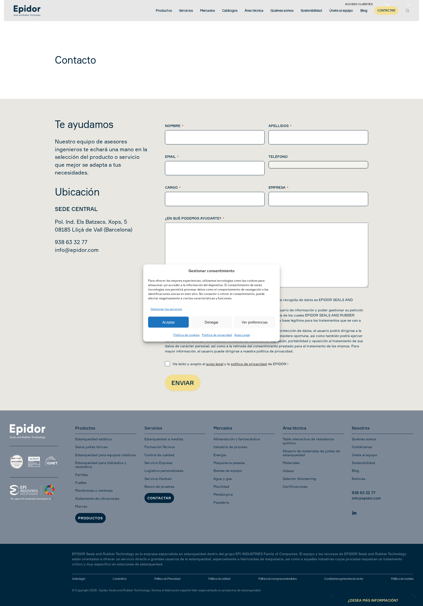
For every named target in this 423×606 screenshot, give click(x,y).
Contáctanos (362, 447)
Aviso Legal (242, 335)
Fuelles (80, 482)
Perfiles (81, 475)
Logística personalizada (163, 470)
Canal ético (119, 579)
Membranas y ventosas (94, 490)
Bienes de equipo (227, 470)
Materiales (291, 463)
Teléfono (278, 156)
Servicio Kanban (158, 479)
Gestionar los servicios (166, 309)
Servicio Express (158, 463)
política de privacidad (249, 364)
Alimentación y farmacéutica (236, 439)
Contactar (159, 498)
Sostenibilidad (363, 463)
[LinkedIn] (354, 512)
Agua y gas (222, 479)
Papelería (221, 502)
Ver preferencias (255, 322)
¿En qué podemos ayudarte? (194, 218)
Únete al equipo (364, 455)
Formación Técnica (159, 447)
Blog (355, 470)
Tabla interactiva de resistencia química (308, 441)
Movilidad (221, 486)
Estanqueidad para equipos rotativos (105, 455)
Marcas (81, 506)
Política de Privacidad (167, 579)
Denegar (211, 322)
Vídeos (288, 471)
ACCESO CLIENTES (359, 4)
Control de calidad (159, 455)
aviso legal (214, 364)
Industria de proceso (230, 447)
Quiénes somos (364, 439)
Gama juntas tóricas (91, 447)
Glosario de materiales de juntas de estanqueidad (311, 453)
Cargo (173, 187)
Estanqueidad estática (93, 439)
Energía (219, 455)
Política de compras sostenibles (277, 579)
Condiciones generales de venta (343, 579)
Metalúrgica (223, 494)
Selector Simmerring (299, 479)
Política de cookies (186, 335)
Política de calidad (219, 579)
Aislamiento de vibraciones (97, 498)
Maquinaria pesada (229, 463)
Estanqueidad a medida (163, 439)
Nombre (174, 126)
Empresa (278, 187)
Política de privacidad (217, 335)
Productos (90, 518)
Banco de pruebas (159, 486)
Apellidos (280, 126)
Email (172, 156)
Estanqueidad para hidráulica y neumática (100, 465)
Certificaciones (295, 486)
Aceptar (168, 322)
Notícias (358, 479)
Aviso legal (78, 579)
